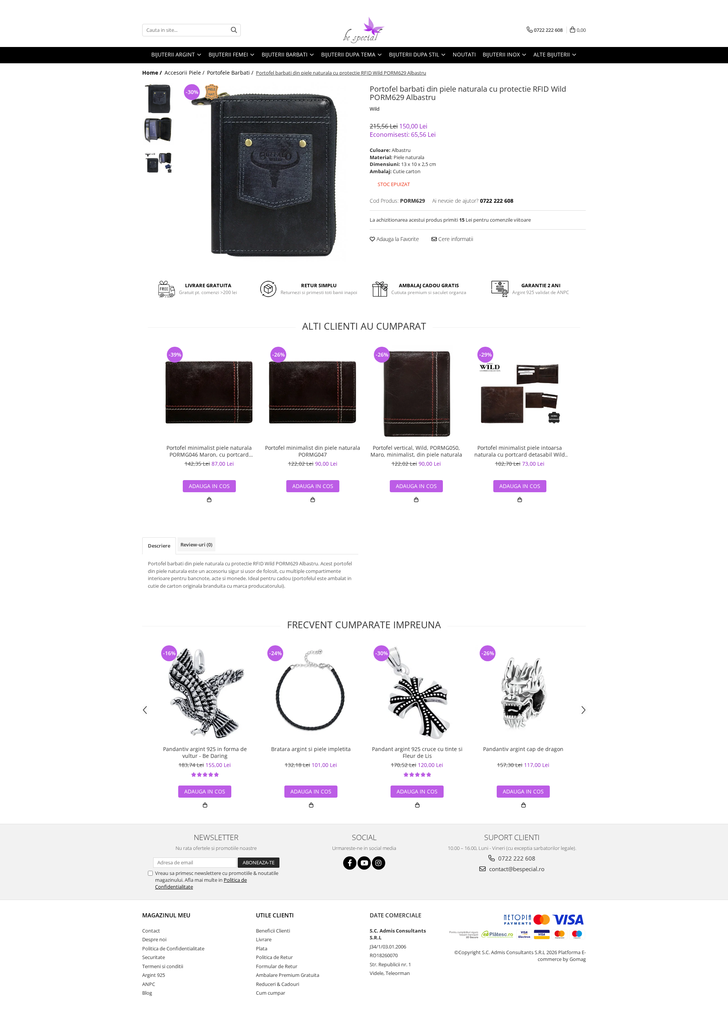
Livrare (263, 939)
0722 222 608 (516, 858)
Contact (151, 930)
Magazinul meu (166, 915)
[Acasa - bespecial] (364, 30)
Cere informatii (455, 239)
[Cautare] (234, 30)
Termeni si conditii (162, 966)
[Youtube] (364, 863)
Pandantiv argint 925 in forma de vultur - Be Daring (205, 752)
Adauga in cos (209, 486)
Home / (152, 72)
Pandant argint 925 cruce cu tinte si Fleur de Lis (417, 752)
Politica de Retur (274, 957)
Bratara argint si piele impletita (311, 749)
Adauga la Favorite (397, 239)
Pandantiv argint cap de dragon (523, 749)
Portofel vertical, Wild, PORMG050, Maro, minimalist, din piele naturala (416, 451)
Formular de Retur (276, 966)
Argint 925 (153, 975)
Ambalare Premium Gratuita (287, 975)
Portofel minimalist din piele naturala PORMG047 (312, 451)
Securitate (153, 957)
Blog (147, 992)
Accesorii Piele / (185, 72)
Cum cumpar (270, 992)
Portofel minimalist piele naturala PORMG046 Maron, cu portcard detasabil (209, 451)
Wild (375, 108)
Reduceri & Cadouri (277, 984)
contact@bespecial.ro (516, 869)
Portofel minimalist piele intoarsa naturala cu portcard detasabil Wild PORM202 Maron (519, 451)
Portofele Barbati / (231, 72)
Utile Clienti (275, 915)
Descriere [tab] (159, 545)
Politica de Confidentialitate (173, 948)
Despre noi (154, 939)
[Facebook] (349, 863)
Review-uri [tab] (196, 544)
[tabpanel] (268, 172)
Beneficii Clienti (273, 930)
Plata (261, 948)
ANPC (148, 984)
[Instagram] (378, 863)
